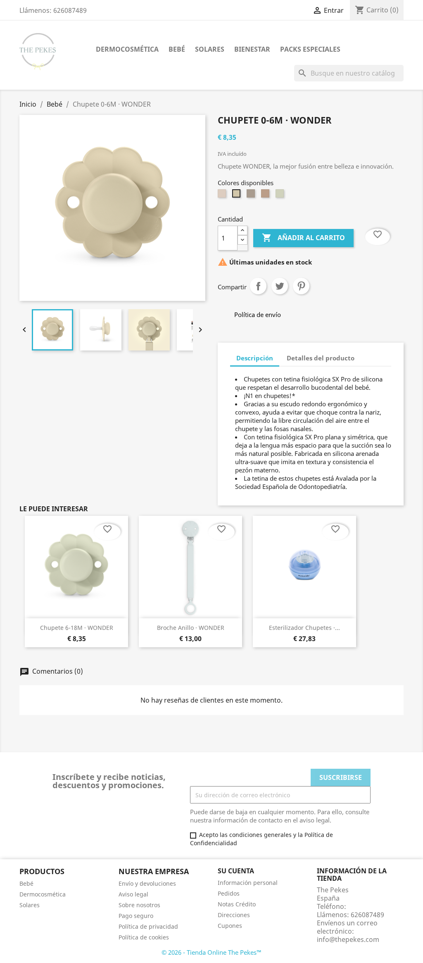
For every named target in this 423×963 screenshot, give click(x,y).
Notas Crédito (237, 904)
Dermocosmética (127, 49)
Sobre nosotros (139, 905)
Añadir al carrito (303, 238)
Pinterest (301, 286)
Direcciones (234, 915)
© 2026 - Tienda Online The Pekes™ (211, 952)
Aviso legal (133, 894)
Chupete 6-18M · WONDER (76, 628)
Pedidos (229, 893)
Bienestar (252, 49)
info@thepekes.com (348, 939)
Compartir (258, 286)
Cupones (230, 926)
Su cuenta (236, 870)
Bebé (177, 49)
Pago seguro (136, 916)
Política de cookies (144, 937)
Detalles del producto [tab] (320, 358)
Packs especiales (310, 49)
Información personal (248, 883)
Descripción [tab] (254, 358)
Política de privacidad (148, 926)
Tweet (279, 286)
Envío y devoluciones (147, 883)
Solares (209, 49)
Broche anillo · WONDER (190, 628)
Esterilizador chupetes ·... (304, 628)
